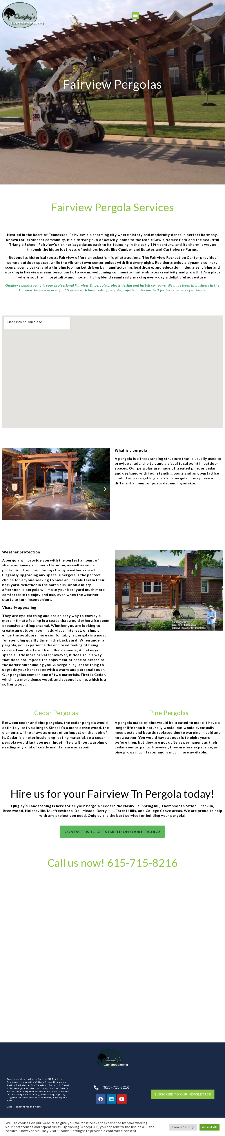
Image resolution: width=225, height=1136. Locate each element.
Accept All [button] (209, 1127)
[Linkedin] (111, 1099)
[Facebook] (100, 1099)
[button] (135, 15)
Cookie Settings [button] (183, 1127)
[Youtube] (122, 1099)
